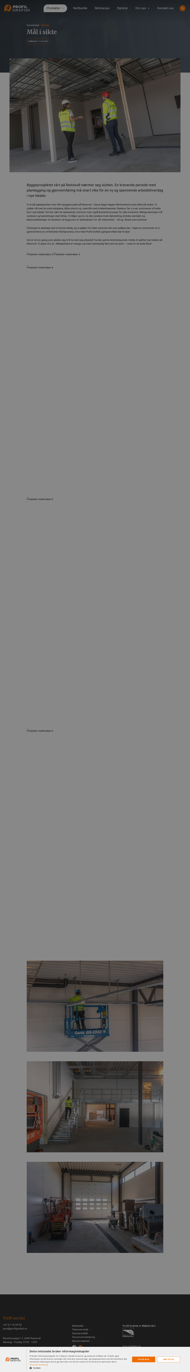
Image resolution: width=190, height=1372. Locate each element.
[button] (79, 1368)
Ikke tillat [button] (168, 1359)
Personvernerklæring (39, 1364)
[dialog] (95, 1359)
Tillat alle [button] (143, 1359)
